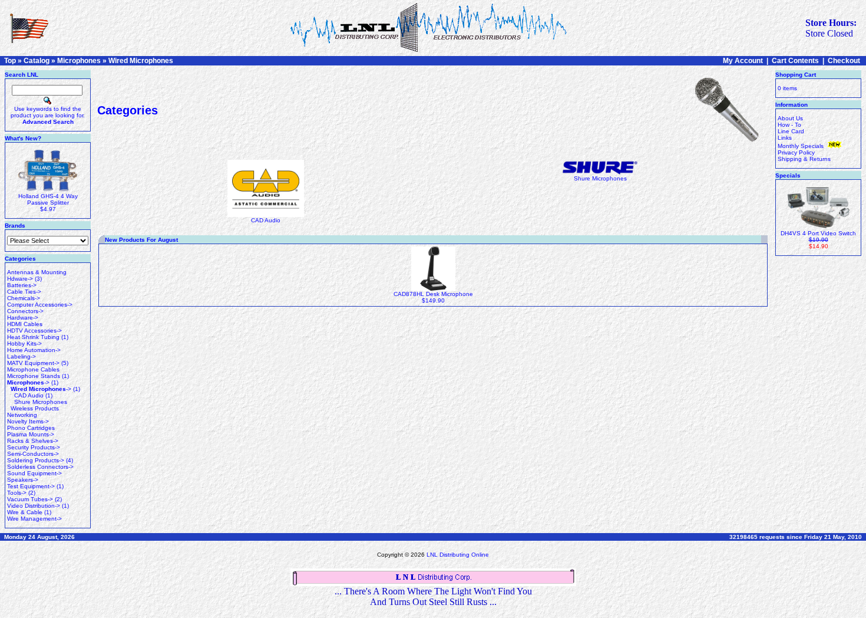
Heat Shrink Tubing (33, 337)
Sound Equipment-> (34, 473)
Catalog (36, 61)
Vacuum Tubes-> (30, 499)
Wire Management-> (34, 518)
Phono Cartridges (31, 428)
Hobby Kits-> (24, 343)
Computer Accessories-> (39, 304)
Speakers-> (22, 479)
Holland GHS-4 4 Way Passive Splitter (48, 199)
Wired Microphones (140, 61)
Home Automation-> (34, 350)
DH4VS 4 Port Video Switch (818, 233)
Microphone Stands (33, 376)
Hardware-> (22, 317)
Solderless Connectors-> (40, 466)
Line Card (791, 131)
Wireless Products (35, 408)
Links (785, 137)
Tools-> (17, 492)
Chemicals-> (23, 298)
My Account (743, 61)
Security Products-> (33, 447)
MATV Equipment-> (33, 363)
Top (10, 61)
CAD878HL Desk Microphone (433, 294)
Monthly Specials (801, 146)
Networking (22, 415)
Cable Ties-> (24, 291)
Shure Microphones (40, 402)
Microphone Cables (33, 369)
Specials (788, 175)
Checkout (844, 61)
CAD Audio (29, 395)
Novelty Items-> (28, 421)
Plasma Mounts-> (30, 434)
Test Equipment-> (31, 486)
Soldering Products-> (35, 460)
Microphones (79, 61)
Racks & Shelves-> (32, 441)
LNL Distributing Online (458, 554)
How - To (789, 124)
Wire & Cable (24, 512)
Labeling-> (21, 356)
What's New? (23, 138)
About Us (790, 118)
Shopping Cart (795, 74)
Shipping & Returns (804, 159)
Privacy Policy (796, 152)
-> (28, 382)
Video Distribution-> (33, 505)
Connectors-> (25, 311)
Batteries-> (22, 285)
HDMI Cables (24, 324)
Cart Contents (795, 61)
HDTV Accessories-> (34, 330)
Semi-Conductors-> (33, 454)
